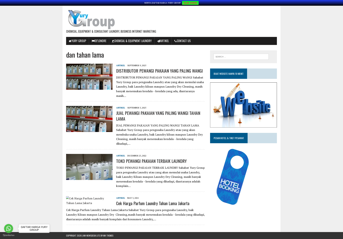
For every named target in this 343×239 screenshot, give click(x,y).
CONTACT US (184, 41)
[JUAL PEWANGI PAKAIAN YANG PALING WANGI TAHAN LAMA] (89, 130)
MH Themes (108, 235)
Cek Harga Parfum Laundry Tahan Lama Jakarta (152, 203)
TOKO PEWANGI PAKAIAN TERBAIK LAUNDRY (151, 161)
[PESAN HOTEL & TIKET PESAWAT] (237, 206)
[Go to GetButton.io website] (8, 235)
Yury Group (78, 41)
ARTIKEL (164, 41)
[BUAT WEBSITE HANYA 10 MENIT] (243, 125)
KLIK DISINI (190, 2)
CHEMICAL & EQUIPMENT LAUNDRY (133, 41)
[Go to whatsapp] (8, 228)
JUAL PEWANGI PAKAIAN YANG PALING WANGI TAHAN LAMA (158, 116)
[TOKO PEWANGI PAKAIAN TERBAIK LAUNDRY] (89, 177)
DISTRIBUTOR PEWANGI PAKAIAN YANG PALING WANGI (159, 70)
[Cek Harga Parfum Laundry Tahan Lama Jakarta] (89, 203)
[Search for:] (241, 56)
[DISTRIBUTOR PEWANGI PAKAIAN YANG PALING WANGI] (89, 87)
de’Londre (100, 41)
